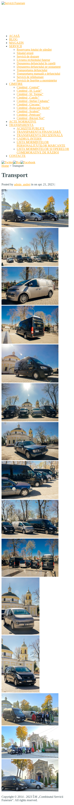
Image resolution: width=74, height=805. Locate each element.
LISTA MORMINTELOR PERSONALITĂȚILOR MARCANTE (41, 144)
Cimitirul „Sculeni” (28, 111)
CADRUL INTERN (29, 138)
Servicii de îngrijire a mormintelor (37, 80)
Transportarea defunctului (32, 70)
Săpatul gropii (25, 53)
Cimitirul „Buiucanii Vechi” (33, 107)
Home (5, 165)
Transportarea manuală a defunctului (38, 73)
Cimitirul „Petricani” (29, 114)
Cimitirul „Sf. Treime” (30, 94)
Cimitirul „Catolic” (28, 97)
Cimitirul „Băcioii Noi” (31, 118)
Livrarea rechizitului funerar (33, 59)
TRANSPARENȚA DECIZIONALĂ (40, 135)
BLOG (13, 39)
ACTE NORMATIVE (22, 121)
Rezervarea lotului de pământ (34, 49)
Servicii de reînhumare (30, 77)
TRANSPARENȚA (21, 125)
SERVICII (15, 46)
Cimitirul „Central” (28, 87)
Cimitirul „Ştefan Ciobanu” (33, 101)
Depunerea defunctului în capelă (36, 63)
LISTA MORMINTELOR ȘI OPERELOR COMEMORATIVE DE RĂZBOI (43, 150)
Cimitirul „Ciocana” (29, 104)
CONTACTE (17, 155)
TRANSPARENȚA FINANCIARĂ (39, 131)
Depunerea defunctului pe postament (39, 66)
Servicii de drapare (28, 56)
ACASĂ (14, 36)
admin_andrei (22, 184)
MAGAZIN (16, 42)
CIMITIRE (16, 83)
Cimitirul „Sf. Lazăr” (29, 90)
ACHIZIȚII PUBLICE (31, 128)
